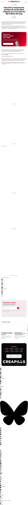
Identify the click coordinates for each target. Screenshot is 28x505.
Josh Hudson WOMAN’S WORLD (15, 275)
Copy (8, 500)
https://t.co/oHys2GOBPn (4, 54)
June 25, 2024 (11, 56)
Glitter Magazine (14, 228)
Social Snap (1, 497)
